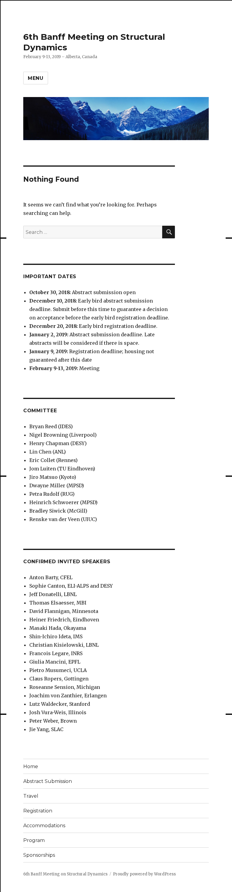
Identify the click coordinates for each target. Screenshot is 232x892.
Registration (37, 811)
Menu (36, 78)
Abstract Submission (47, 781)
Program (34, 840)
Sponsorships (39, 855)
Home (30, 766)
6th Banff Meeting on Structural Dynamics (65, 874)
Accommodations (44, 825)
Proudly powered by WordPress (144, 874)
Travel (30, 796)
